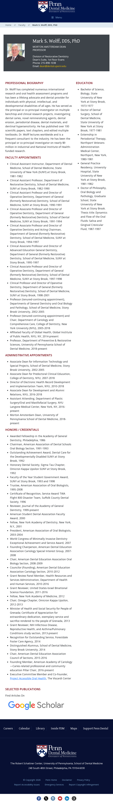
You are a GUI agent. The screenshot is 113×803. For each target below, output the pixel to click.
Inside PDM (57, 728)
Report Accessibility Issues (27, 784)
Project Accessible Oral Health (28, 678)
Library (40, 728)
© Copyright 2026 (31, 780)
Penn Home (51, 780)
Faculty (21, 25)
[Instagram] (53, 798)
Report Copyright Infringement (84, 784)
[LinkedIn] (67, 798)
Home (8, 25)
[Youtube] (60, 798)
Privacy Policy (83, 780)
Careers (8, 728)
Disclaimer (67, 780)
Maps (73, 728)
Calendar (24, 728)
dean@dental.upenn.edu (53, 66)
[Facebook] (38, 798)
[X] (46, 798)
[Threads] (74, 798)
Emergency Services (54, 784)
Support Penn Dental (95, 728)
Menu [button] (58, 17)
